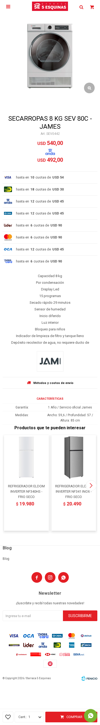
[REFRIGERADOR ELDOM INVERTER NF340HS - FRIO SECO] (26, 457)
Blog (6, 559)
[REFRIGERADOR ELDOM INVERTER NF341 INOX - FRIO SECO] (73, 457)
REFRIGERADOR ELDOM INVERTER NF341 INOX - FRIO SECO (73, 491)
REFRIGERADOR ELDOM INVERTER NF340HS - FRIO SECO (26, 491)
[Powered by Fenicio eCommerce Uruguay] (89, 678)
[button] (91, 485)
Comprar (74, 717)
